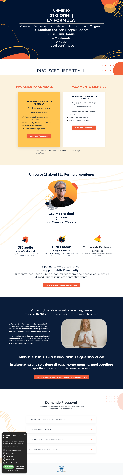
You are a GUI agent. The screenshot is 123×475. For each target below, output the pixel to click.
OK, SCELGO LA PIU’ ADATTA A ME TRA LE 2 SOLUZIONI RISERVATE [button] (61, 377)
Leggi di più (15, 446)
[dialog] (14, 452)
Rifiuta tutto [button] (20, 467)
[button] (14, 471)
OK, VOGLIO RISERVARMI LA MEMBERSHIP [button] (61, 285)
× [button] (25, 434)
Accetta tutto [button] (8, 467)
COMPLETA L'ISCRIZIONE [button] (39, 136)
